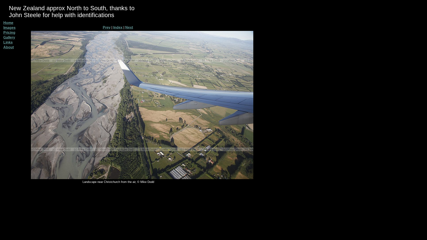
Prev (107, 27)
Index (118, 27)
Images (9, 28)
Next (129, 27)
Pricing (9, 32)
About (8, 47)
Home (8, 23)
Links (8, 42)
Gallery (9, 37)
